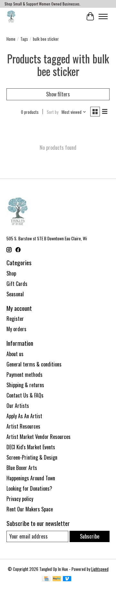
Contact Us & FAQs (25, 395)
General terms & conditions (34, 364)
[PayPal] (57, 579)
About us (15, 354)
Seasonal (15, 294)
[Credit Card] (46, 579)
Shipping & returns (25, 385)
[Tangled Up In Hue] (11, 16)
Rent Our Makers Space (29, 509)
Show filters (58, 94)
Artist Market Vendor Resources (38, 437)
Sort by (52, 112)
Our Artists (17, 405)
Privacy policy (19, 499)
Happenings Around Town (30, 478)
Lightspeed (100, 569)
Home (10, 39)
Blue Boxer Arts (21, 468)
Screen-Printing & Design (31, 457)
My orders (16, 329)
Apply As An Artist (24, 416)
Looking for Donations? (29, 488)
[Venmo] (67, 579)
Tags (24, 39)
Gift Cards (16, 284)
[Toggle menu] (103, 16)
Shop (11, 273)
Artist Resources (23, 426)
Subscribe (89, 536)
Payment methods (24, 374)
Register (15, 318)
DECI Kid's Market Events (30, 447)
